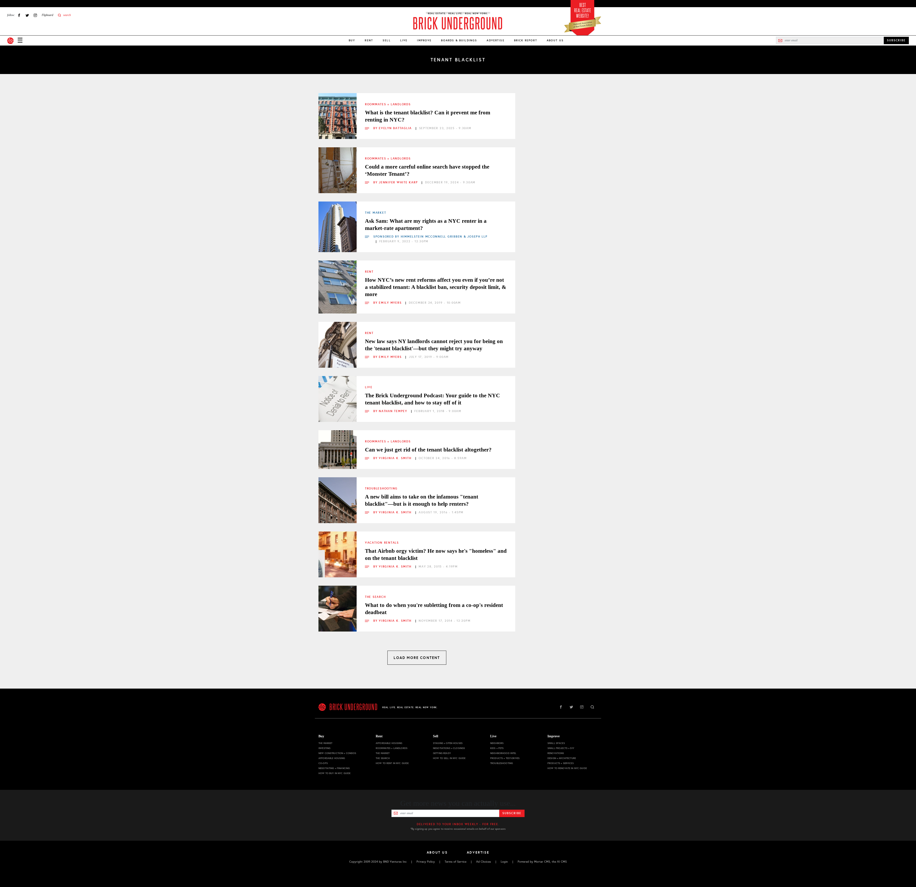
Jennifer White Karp (399, 182)
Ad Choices (483, 862)
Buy (352, 40)
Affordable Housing (331, 758)
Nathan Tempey (393, 411)
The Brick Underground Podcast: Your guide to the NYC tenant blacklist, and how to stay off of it (432, 399)
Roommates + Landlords (388, 104)
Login (504, 862)
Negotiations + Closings (449, 748)
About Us (555, 40)
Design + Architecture (561, 758)
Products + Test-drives (505, 758)
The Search (375, 597)
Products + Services (560, 763)
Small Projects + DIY (560, 748)
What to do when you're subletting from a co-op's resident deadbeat (434, 608)
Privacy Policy (425, 862)
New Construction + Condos (337, 753)
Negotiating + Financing (334, 768)
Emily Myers (391, 303)
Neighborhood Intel (503, 753)
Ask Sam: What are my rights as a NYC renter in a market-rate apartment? (426, 224)
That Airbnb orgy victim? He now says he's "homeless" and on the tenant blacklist (436, 554)
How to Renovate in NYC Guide (567, 768)
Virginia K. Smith (396, 458)
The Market (375, 213)
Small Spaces (556, 743)
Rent (369, 40)
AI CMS (562, 862)
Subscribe (511, 813)
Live (404, 40)
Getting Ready (442, 753)
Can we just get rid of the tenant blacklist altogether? (428, 450)
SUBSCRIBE (896, 40)
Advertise (495, 40)
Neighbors (497, 743)
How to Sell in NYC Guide (449, 758)
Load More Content (417, 657)
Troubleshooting (381, 488)
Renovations (555, 753)
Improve (424, 40)
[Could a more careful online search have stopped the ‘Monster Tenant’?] (337, 166)
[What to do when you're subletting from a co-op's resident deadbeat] (337, 605)
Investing (324, 748)
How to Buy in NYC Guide (334, 773)
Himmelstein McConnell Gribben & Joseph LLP (444, 237)
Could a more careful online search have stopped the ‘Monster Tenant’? (427, 170)
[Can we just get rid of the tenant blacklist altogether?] (337, 449)
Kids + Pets (497, 748)
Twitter (27, 15)
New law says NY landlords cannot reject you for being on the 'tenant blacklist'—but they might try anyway (434, 344)
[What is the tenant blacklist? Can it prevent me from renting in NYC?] (337, 112)
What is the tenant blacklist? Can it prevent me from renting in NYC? (427, 116)
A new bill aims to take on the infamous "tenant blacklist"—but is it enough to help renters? (421, 500)
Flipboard (47, 15)
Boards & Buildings (459, 40)
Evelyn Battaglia (396, 128)
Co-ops (323, 763)
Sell (387, 40)
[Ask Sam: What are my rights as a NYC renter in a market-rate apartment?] (337, 221)
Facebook (19, 15)
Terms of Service (455, 862)
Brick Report (525, 40)
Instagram (35, 15)
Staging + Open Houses (448, 743)
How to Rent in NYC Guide (392, 763)
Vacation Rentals (382, 543)
